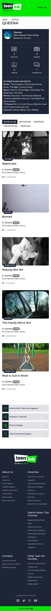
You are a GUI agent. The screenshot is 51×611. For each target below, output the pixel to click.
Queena (8, 169)
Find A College (16, 425)
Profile (15, 20)
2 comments (10, 230)
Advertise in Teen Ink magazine (35, 478)
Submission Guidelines (36, 530)
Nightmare (9, 163)
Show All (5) (10, 122)
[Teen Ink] (12, 7)
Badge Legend (33, 584)
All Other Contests (9, 567)
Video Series (32, 580)
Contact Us (6, 480)
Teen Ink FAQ (7, 494)
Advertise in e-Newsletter (37, 504)
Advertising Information (37, 483)
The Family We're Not (16, 322)
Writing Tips (32, 537)
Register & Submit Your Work (36, 521)
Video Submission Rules (37, 534)
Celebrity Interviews (9, 490)
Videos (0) (25, 126)
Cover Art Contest (9, 561)
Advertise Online (34, 500)
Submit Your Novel (35, 527)
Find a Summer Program (20, 434)
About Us (5, 477)
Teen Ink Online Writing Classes (36, 572)
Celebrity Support (8, 487)
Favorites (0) (10, 126)
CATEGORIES (24, 608)
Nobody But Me (12, 269)
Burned (7, 216)
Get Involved (32, 540)
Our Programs (7, 483)
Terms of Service (8, 500)
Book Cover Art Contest (11, 564)
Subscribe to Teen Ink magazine (35, 545)
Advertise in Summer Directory (36, 495)
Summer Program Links (36, 563)
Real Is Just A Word (15, 375)
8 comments (10, 177)
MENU (41, 7)
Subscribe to (23, 408)
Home (4, 20)
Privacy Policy (7, 497)
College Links (33, 567)
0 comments (10, 336)
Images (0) (39, 122)
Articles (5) (25, 122)
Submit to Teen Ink (18, 417)
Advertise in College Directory (35, 488)
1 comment (9, 283)
